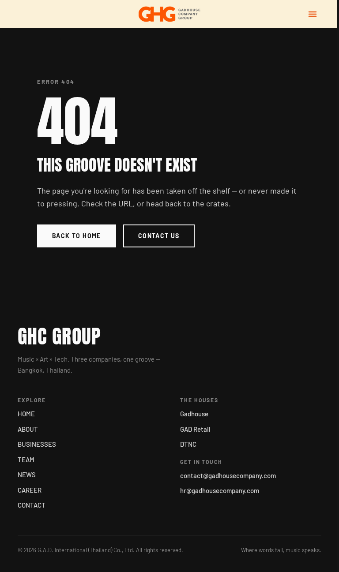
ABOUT (28, 429)
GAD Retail (195, 429)
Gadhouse (194, 414)
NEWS (27, 475)
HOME (26, 414)
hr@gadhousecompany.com (219, 490)
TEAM (26, 460)
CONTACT (31, 505)
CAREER (29, 490)
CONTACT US (159, 235)
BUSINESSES (37, 444)
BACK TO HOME (76, 235)
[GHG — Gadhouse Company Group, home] (169, 14)
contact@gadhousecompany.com (228, 475)
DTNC (188, 444)
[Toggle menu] (312, 14)
